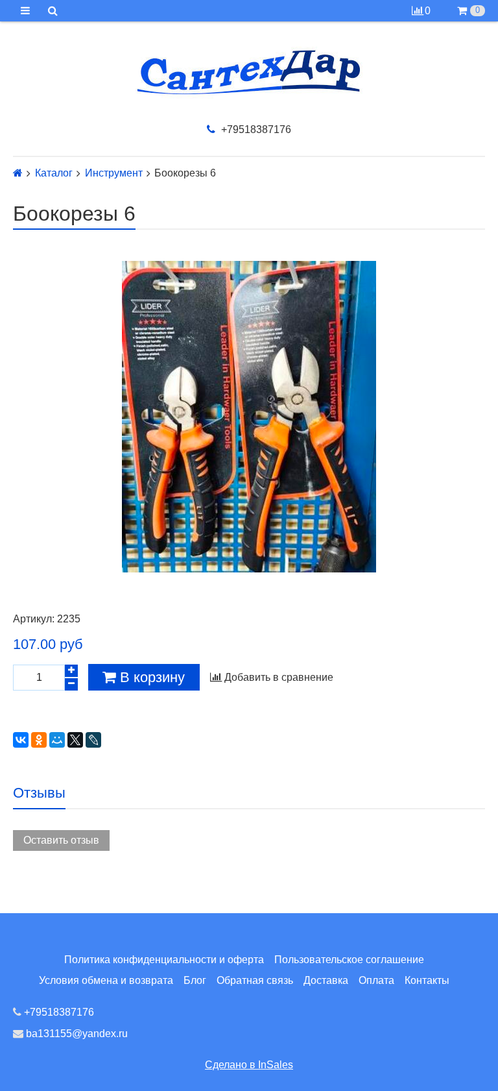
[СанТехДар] (249, 72)
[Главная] (18, 172)
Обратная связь (255, 980)
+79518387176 (255, 129)
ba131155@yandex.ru (75, 1033)
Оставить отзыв (61, 840)
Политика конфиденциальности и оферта (164, 959)
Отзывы (39, 793)
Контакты (427, 980)
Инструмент (114, 173)
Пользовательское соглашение (349, 959)
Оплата (376, 980)
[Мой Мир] (57, 740)
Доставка (325, 980)
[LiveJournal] (93, 740)
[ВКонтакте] (21, 740)
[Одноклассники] (39, 740)
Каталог (54, 173)
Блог (195, 980)
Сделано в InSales (249, 1064)
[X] (75, 740)
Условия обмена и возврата (106, 980)
